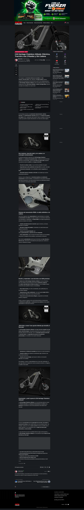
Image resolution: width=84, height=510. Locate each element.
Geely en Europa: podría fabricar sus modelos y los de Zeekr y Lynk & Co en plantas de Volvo (58, 70)
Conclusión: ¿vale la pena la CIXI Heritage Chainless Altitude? (41, 107)
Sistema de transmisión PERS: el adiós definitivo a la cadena (26, 107)
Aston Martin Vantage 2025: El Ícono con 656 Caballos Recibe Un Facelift (32, 451)
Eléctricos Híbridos (61, 78)
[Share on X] (41, 60)
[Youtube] (57, 62)
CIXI (24, 463)
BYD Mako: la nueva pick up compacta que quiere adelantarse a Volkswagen (58, 96)
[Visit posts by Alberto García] (16, 60)
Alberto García (20, 58)
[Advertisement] (34, 71)
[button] (53, 23)
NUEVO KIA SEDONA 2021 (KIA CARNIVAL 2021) (28, 457)
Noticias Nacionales (55, 78)
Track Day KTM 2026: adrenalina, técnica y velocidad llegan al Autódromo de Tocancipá (58, 90)
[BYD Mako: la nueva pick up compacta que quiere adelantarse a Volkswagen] (67, 96)
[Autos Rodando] (18, 23)
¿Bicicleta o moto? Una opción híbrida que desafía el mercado (42, 105)
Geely (53, 72)
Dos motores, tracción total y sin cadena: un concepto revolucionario (26, 105)
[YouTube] (48, 471)
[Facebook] (57, 56)
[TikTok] (49, 471)
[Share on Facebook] (40, 60)
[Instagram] (65, 56)
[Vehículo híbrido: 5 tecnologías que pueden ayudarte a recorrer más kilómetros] (67, 83)
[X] (67, 504)
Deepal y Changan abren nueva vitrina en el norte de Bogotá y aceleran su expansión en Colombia (58, 76)
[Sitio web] (47, 471)
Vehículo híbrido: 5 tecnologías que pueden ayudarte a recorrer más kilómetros (58, 83)
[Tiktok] (65, 62)
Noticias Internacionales (58, 72)
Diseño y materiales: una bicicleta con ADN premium (26, 110)
